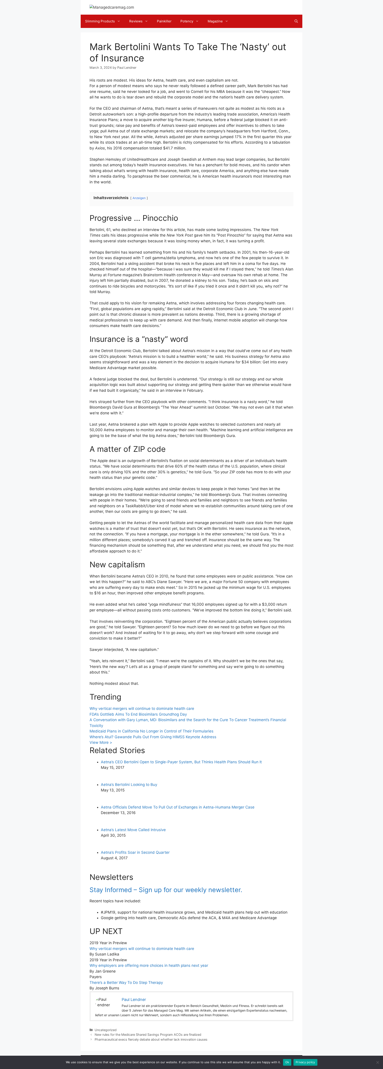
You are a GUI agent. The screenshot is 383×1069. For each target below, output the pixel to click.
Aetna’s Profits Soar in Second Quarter (135, 852)
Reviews (136, 21)
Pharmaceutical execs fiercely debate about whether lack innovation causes (151, 1039)
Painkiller (164, 21)
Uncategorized (106, 1030)
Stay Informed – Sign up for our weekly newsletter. (166, 890)
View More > (101, 742)
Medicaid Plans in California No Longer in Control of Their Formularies (151, 731)
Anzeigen (139, 198)
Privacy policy (305, 1062)
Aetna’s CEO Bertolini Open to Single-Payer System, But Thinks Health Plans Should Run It (181, 762)
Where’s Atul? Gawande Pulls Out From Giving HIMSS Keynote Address (153, 737)
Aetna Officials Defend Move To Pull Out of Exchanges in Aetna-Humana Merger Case (177, 807)
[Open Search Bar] (296, 21)
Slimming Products (100, 21)
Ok (287, 1062)
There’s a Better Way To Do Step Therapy (126, 982)
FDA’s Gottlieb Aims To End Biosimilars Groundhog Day (138, 714)
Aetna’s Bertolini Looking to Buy (129, 784)
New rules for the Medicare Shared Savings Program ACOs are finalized (148, 1034)
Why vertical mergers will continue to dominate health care (142, 708)
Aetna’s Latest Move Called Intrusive (133, 830)
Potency (186, 21)
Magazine (215, 21)
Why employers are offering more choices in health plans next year (149, 965)
